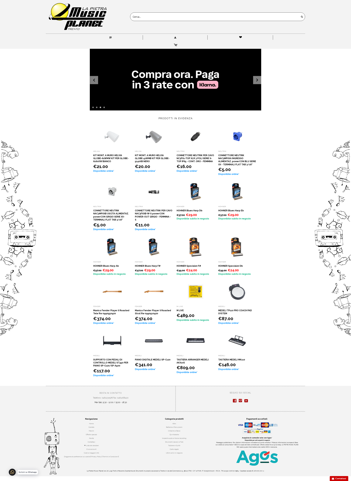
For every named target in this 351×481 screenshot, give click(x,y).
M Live (180, 306)
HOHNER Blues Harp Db (189, 210)
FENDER (97, 306)
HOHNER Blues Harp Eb (231, 210)
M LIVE (180, 310)
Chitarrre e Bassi (174, 431)
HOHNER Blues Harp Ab (106, 266)
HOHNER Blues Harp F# (148, 266)
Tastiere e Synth (174, 445)
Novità (91, 438)
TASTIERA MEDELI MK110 (231, 359)
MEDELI (221, 306)
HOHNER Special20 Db (230, 266)
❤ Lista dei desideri (91, 445)
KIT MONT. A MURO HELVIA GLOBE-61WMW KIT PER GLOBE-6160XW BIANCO (111, 158)
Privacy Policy (96, 457)
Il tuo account (91, 449)
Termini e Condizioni (110, 457)
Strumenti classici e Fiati (174, 442)
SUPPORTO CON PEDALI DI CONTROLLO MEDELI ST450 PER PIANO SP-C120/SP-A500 (110, 362)
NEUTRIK (181, 151)
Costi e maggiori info (91, 453)
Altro (174, 424)
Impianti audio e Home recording (174, 438)
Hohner (180, 206)
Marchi (91, 431)
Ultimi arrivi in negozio (174, 453)
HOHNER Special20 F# (189, 266)
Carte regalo (174, 449)
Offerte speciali (91, 435)
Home (91, 424)
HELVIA (96, 151)
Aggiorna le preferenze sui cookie (77, 457)
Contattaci (91, 442)
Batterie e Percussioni (174, 427)
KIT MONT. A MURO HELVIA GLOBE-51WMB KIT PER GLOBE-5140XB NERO (152, 158)
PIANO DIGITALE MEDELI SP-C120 (152, 359)
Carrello (91, 427)
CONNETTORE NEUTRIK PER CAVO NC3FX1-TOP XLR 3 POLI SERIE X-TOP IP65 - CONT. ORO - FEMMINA (195, 158)
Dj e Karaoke (174, 435)
